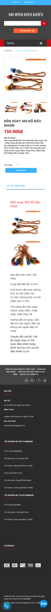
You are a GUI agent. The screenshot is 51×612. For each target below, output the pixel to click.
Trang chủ (8, 50)
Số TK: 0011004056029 (13, 451)
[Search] (40, 23)
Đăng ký (15, 2)
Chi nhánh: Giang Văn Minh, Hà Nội (18, 465)
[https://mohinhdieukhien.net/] (26, 14)
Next (49, 109)
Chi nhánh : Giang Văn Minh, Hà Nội (18, 487)
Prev (2, 110)
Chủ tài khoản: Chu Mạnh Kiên (16, 512)
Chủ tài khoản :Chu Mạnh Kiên (16, 458)
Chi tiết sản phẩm (15, 186)
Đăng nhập (28, 2)
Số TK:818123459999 (12, 505)
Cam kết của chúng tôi (29, 374)
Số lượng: (8, 165)
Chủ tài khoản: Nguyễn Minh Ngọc (17, 480)
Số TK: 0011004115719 (13, 473)
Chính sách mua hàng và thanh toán (20, 369)
